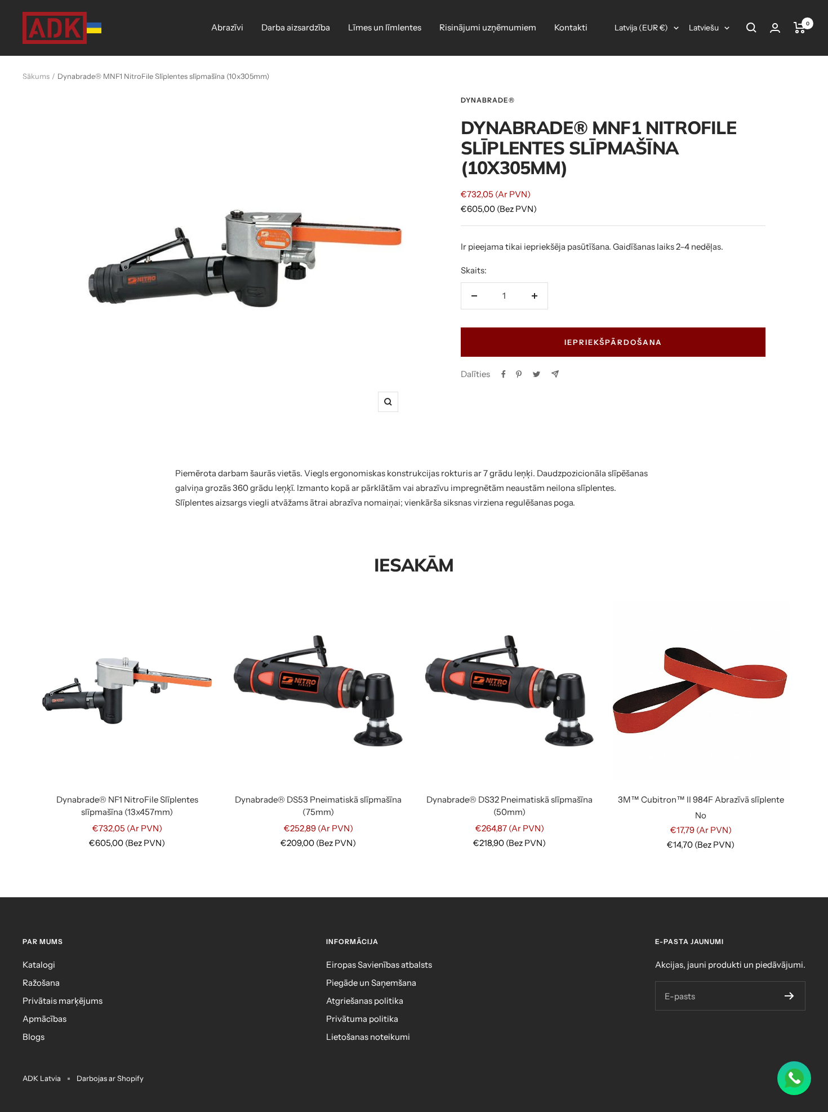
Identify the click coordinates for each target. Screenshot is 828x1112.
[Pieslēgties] (775, 28)
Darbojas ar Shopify (110, 1078)
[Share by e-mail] (555, 374)
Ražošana (41, 982)
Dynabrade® (488, 100)
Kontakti (570, 27)
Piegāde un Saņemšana (371, 982)
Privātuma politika (362, 1018)
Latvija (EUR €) (641, 28)
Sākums (36, 76)
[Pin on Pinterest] (519, 374)
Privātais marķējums (63, 1000)
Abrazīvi (227, 27)
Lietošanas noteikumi (368, 1036)
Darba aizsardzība (295, 27)
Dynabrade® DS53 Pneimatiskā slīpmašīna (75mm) (318, 806)
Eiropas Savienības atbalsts (379, 964)
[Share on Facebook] (503, 374)
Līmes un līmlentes (384, 27)
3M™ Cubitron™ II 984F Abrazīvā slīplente (701, 799)
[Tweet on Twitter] (536, 374)
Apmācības (44, 1018)
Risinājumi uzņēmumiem (487, 27)
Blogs (33, 1036)
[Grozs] (799, 27)
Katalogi (39, 964)
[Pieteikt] (789, 996)
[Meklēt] (751, 28)
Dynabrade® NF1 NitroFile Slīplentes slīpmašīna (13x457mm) (127, 806)
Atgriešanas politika (364, 1000)
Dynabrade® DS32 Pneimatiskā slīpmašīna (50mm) (509, 806)
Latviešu (704, 28)
